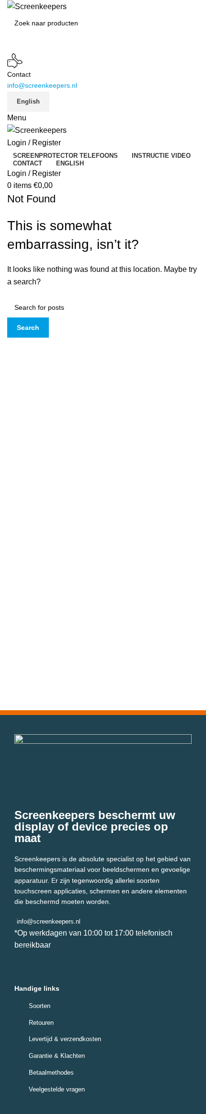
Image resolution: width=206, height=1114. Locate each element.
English (28, 101)
